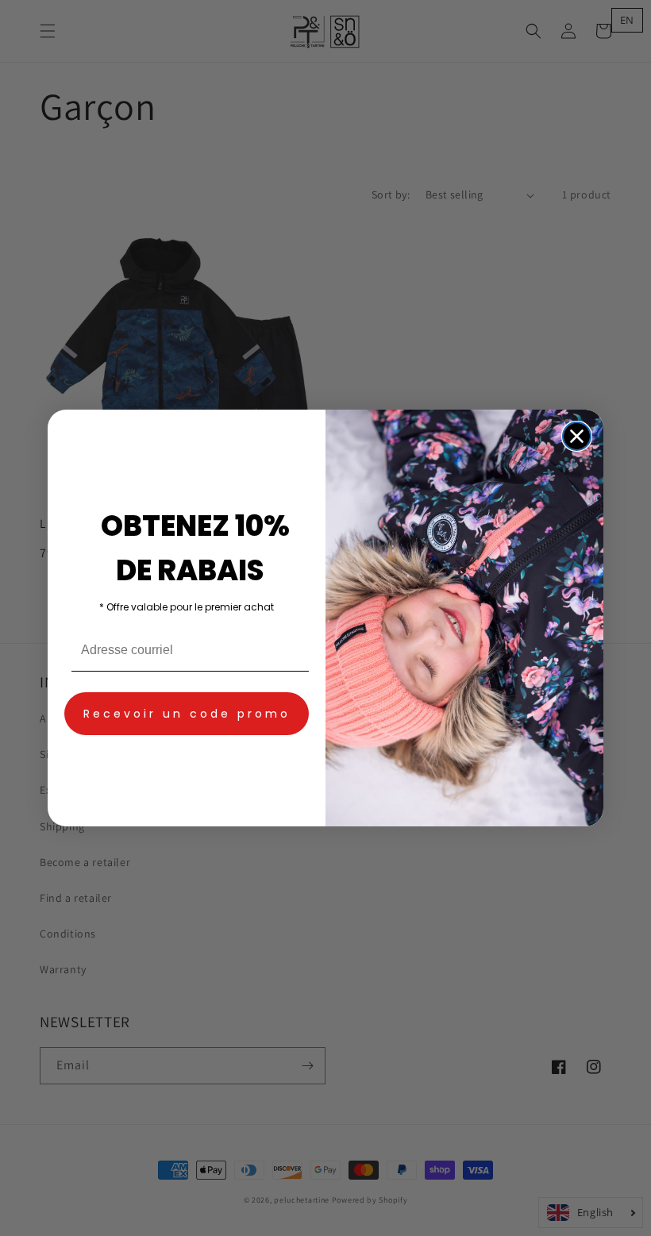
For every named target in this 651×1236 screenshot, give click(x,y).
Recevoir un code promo (187, 714)
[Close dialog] (577, 436)
